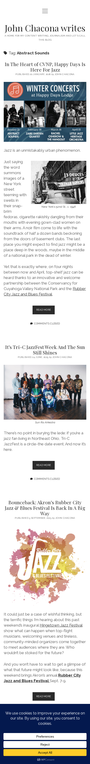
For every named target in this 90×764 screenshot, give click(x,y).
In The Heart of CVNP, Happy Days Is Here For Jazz (45, 67)
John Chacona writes (45, 28)
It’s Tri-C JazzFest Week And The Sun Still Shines (45, 350)
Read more (45, 311)
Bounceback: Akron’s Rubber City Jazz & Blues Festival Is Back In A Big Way (45, 507)
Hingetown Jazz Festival (61, 625)
